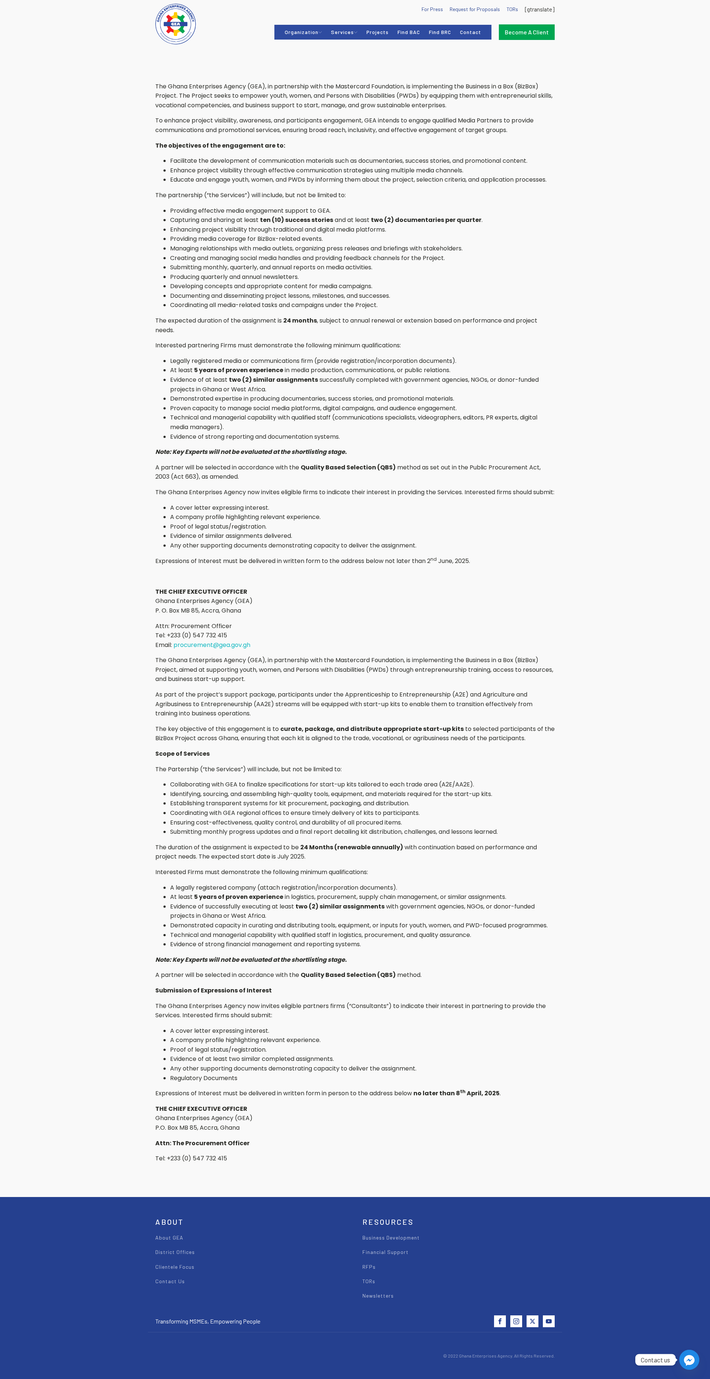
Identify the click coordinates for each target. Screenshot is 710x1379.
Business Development (391, 1237)
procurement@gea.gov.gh (211, 645)
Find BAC (409, 32)
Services (342, 32)
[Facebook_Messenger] (689, 1360)
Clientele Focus (175, 1267)
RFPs (369, 1267)
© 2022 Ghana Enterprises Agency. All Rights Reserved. (499, 1355)
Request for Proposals (475, 9)
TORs (512, 9)
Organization (301, 32)
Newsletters (378, 1295)
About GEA (169, 1237)
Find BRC (440, 32)
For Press (432, 9)
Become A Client (527, 32)
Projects (377, 32)
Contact (470, 32)
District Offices (175, 1252)
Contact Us (170, 1281)
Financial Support (385, 1252)
